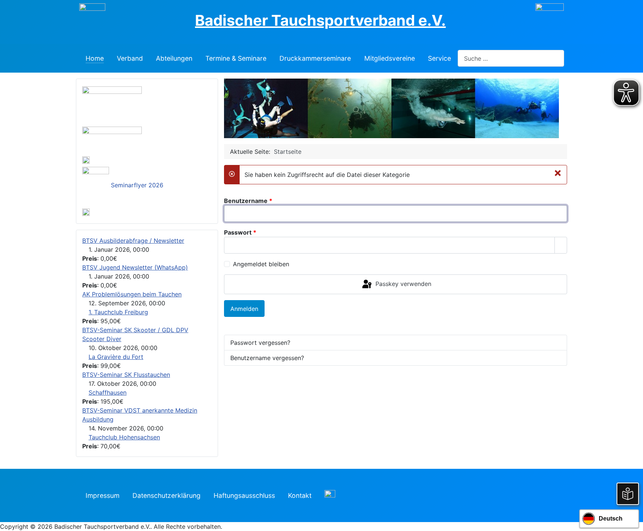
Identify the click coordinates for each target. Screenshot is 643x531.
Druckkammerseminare (315, 58)
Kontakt (299, 495)
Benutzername (248, 200)
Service (439, 58)
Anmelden (244, 308)
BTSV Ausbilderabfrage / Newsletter (133, 240)
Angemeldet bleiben (261, 264)
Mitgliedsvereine (389, 58)
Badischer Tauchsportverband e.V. (320, 20)
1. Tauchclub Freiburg (118, 312)
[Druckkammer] (112, 104)
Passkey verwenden (402, 283)
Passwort (240, 232)
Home (95, 58)
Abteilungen (174, 58)
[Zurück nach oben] (633, 521)
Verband (130, 58)
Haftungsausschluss (244, 495)
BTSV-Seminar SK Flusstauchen (126, 374)
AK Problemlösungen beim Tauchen (132, 294)
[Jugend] (112, 139)
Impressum (102, 495)
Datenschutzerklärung (166, 495)
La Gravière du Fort (116, 356)
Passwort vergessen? (260, 342)
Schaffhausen (108, 392)
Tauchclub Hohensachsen (124, 437)
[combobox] (511, 58)
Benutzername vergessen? (267, 358)
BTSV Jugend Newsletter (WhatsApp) (135, 267)
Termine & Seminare (235, 58)
